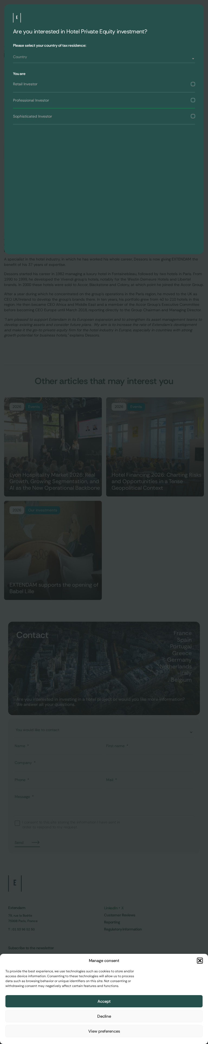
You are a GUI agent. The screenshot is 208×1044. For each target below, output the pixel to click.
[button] (200, 960)
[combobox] (104, 59)
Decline (104, 1016)
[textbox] (104, 57)
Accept (104, 1001)
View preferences (104, 1031)
